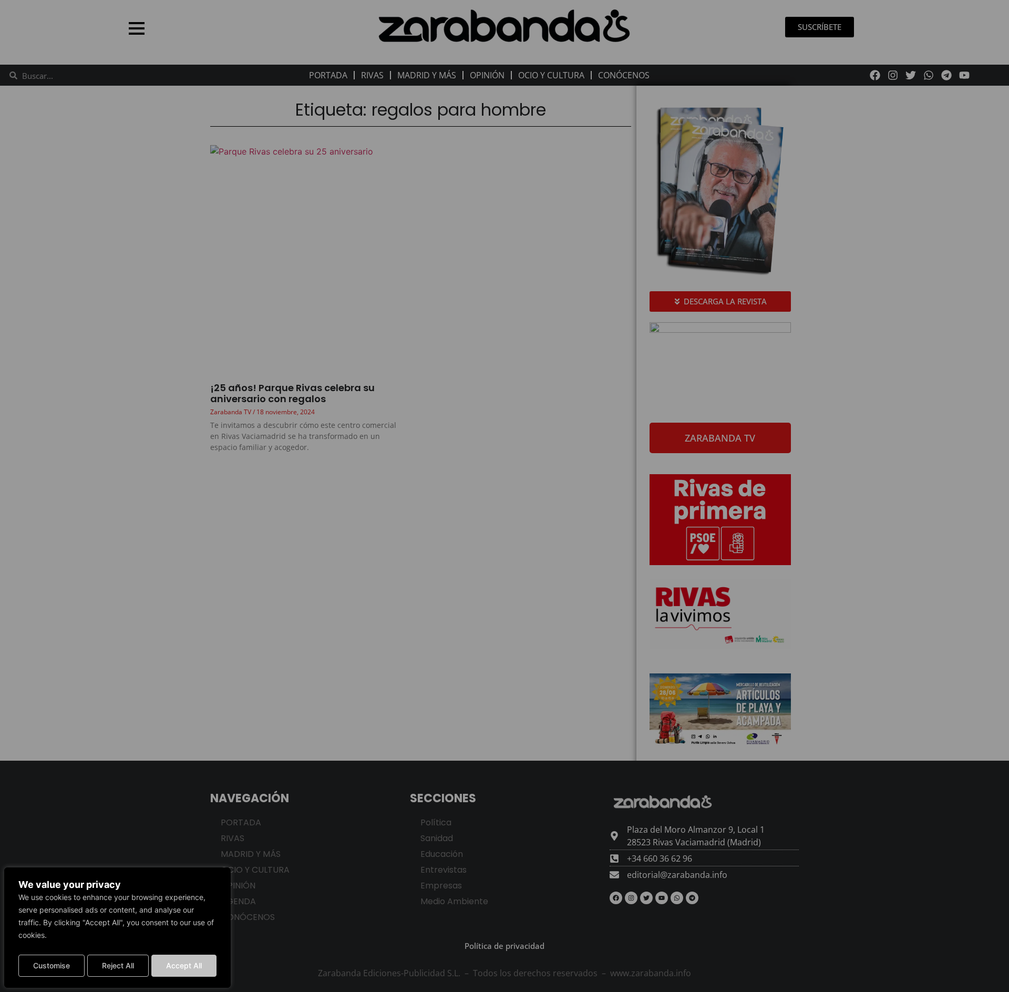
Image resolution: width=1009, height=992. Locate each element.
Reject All (118, 965)
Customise (51, 965)
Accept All (184, 965)
